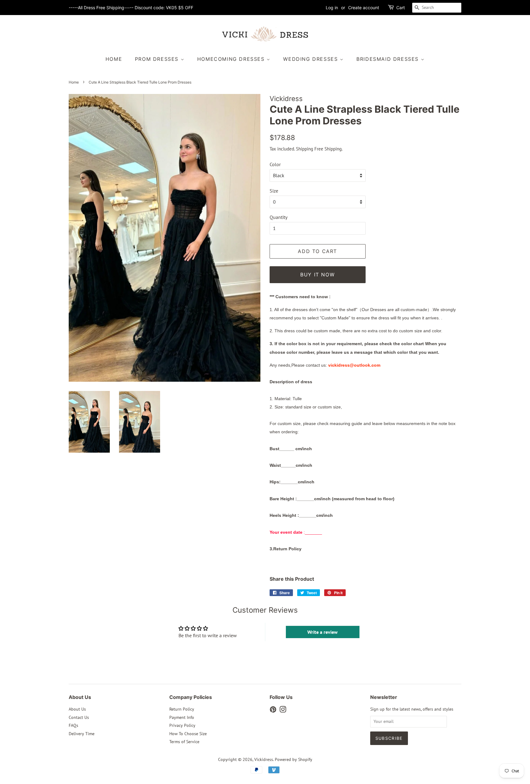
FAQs (73, 725)
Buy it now (317, 274)
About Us (77, 709)
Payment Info (181, 717)
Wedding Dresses (311, 59)
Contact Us (79, 717)
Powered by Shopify (293, 759)
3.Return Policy (285, 548)
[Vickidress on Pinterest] (273, 710)
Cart (400, 7)
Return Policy (181, 709)
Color (275, 164)
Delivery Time (81, 733)
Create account (363, 7)
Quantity (278, 217)
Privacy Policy (182, 725)
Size (274, 191)
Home (114, 59)
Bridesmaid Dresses (388, 59)
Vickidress (263, 759)
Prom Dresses (158, 59)
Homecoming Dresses (232, 59)
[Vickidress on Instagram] (282, 710)
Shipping (304, 149)
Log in (332, 7)
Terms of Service (184, 741)
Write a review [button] (322, 632)
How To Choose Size (188, 733)
